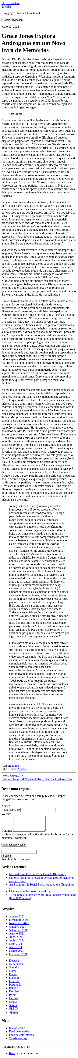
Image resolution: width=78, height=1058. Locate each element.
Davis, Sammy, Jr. (12, 775)
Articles (22, 769)
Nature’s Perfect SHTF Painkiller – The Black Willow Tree (37, 779)
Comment (7, 830)
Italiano (13, 988)
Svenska (14, 967)
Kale (27, 1046)
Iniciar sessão (17, 1028)
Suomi (13, 1005)
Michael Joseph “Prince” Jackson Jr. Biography (37, 874)
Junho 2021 (16, 940)
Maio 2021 (15, 943)
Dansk (13, 974)
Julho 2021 (15, 937)
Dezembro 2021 (18, 919)
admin (15, 765)
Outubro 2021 (17, 926)
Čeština (13, 998)
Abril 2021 (15, 947)
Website (6, 814)
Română (14, 991)
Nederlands (16, 964)
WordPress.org (18, 1038)
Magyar (13, 1001)
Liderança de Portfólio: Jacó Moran (30, 891)
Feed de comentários (21, 1034)
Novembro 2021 (19, 923)
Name (6, 806)
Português (15, 984)
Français (14, 981)
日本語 (13, 1008)
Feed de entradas (19, 1031)
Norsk (12, 970)
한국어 (13, 1012)
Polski (12, 994)
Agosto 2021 (17, 933)
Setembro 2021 (18, 930)
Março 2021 (16, 950)
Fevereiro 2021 (18, 954)
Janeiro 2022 (16, 916)
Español (14, 977)
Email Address (11, 810)
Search (7, 855)
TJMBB (6, 6)
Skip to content (11, 3)
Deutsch (14, 960)
